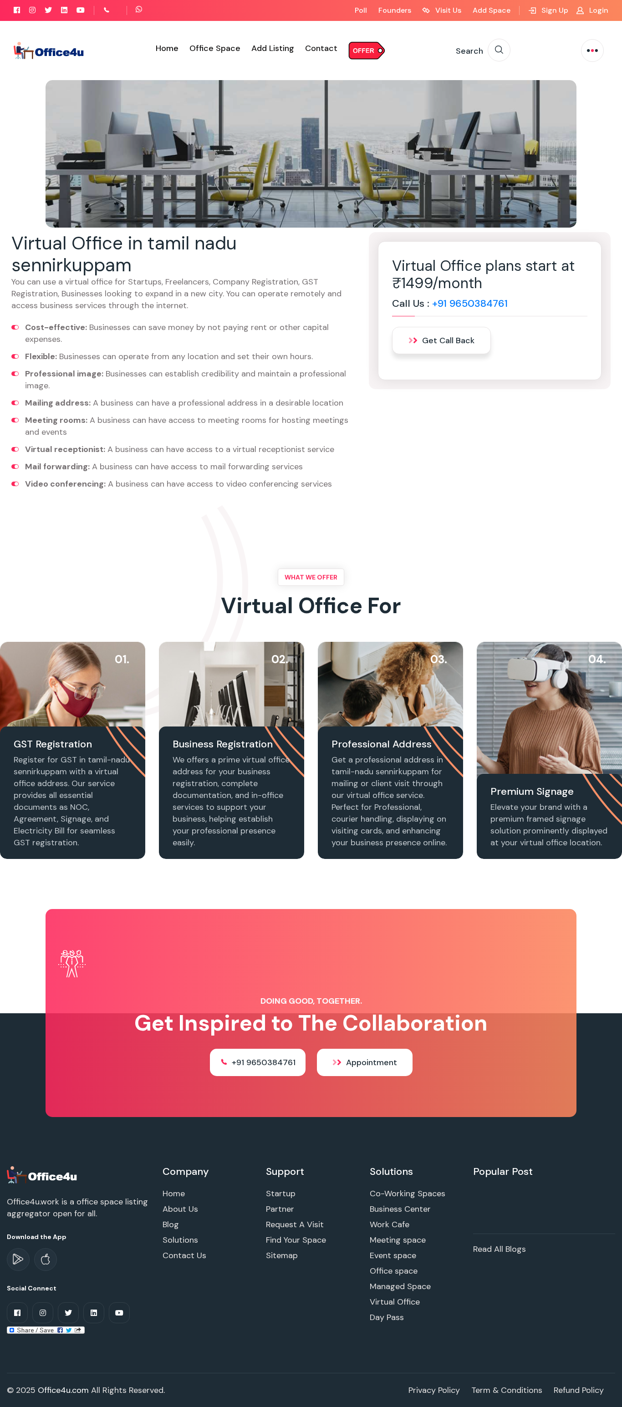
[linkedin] (64, 10)
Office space (394, 1270)
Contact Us (184, 1255)
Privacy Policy (434, 1390)
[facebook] (17, 10)
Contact (321, 48)
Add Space (491, 10)
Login (597, 10)
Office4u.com (63, 1390)
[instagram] (32, 10)
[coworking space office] (42, 1174)
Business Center (400, 1209)
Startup (281, 1193)
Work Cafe (389, 1224)
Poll (361, 10)
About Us (180, 1209)
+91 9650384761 (470, 303)
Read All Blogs (499, 1249)
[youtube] (80, 10)
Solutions (180, 1239)
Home (167, 48)
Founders (394, 10)
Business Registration (223, 744)
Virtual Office (395, 1301)
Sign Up (554, 10)
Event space (393, 1255)
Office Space (214, 48)
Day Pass (387, 1317)
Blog (171, 1224)
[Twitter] (48, 10)
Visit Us (447, 10)
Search (469, 51)
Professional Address (381, 744)
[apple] (45, 1259)
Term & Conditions (506, 1390)
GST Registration (53, 744)
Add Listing (272, 48)
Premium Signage (532, 791)
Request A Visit (295, 1224)
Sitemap (282, 1255)
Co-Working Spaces (407, 1193)
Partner (280, 1209)
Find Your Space (296, 1239)
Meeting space (398, 1239)
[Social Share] (46, 1329)
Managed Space (400, 1286)
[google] (18, 1259)
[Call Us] (116, 10)
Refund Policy (579, 1390)
